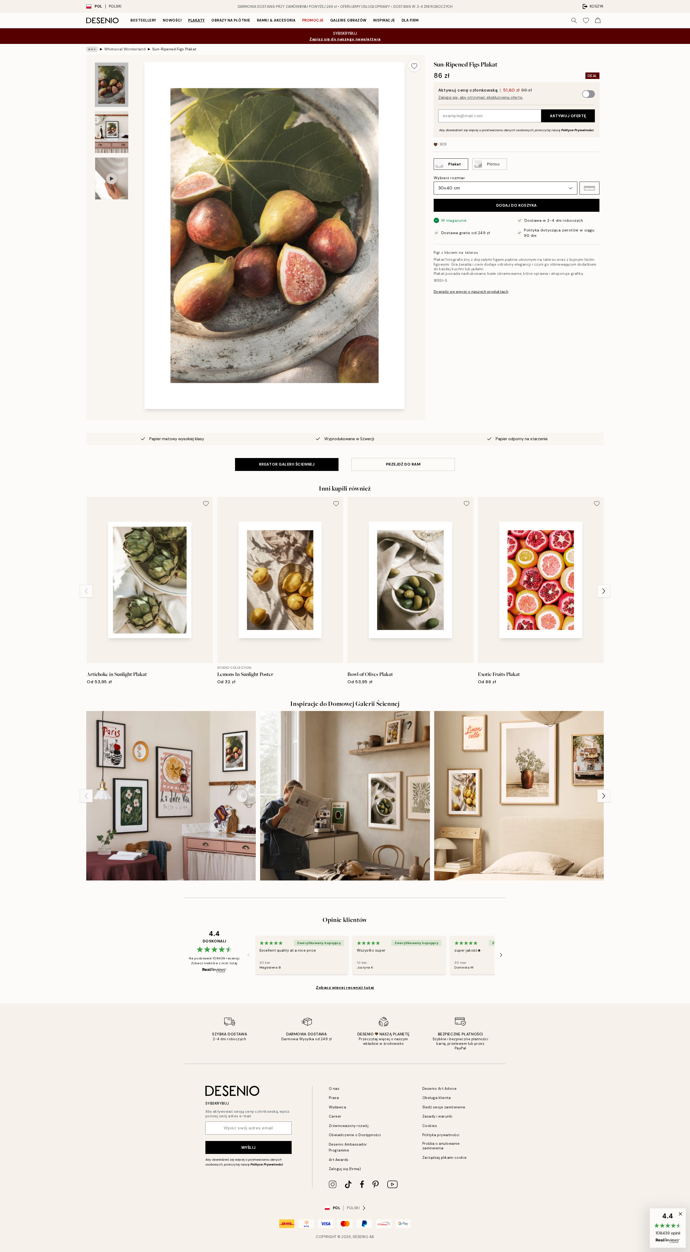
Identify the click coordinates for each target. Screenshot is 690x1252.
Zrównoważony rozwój (349, 1125)
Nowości (172, 20)
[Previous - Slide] (86, 591)
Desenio (360, 1236)
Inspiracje (384, 20)
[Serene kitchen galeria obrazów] (345, 795)
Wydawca (337, 1107)
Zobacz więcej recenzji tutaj (345, 987)
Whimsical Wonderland (125, 49)
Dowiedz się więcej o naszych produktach (471, 291)
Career (335, 1116)
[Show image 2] (111, 132)
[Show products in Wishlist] (586, 20)
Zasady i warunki (437, 1116)
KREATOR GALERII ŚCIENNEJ (287, 464)
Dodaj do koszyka (516, 205)
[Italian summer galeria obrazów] (519, 795)
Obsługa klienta (436, 1097)
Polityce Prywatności (577, 130)
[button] (589, 188)
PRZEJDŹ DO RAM (403, 464)
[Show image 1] (111, 85)
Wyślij (248, 1147)
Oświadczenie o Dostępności (355, 1135)
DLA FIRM (410, 20)
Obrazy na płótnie (230, 20)
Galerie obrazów (348, 20)
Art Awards (339, 1159)
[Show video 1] (111, 178)
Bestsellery (143, 20)
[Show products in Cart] (598, 20)
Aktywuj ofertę (568, 115)
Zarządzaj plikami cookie (444, 1157)
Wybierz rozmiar (449, 177)
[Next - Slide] (603, 591)
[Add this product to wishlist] (414, 65)
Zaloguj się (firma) (345, 1169)
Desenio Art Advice (439, 1088)
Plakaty (196, 20)
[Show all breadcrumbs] (92, 49)
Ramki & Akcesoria (276, 20)
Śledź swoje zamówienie (443, 1107)
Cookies (429, 1125)
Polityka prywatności (441, 1135)
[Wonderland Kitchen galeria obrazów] (171, 795)
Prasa (334, 1097)
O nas (334, 1088)
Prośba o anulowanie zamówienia (441, 1145)
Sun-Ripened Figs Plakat (174, 49)
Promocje (313, 20)
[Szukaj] (574, 20)
